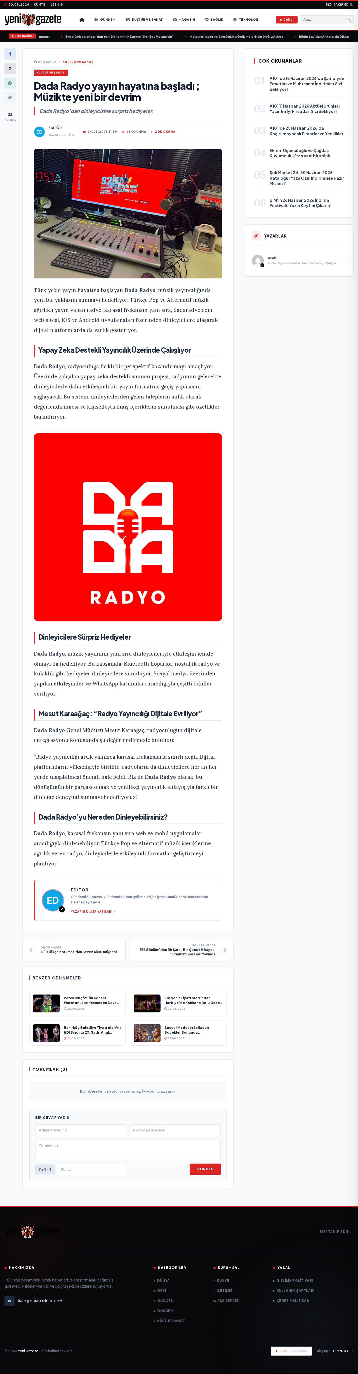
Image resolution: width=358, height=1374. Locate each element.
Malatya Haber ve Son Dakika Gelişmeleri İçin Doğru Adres (225, 36)
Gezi (161, 1290)
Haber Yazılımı (293, 1351)
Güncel (165, 1301)
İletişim (57, 4)
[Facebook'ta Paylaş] (10, 54)
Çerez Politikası (293, 1301)
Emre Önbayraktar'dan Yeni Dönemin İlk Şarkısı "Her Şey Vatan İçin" (109, 36)
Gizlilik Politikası (295, 1280)
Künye (39, 4)
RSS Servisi (228, 1301)
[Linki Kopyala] (10, 97)
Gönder (205, 1169)
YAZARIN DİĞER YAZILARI (91, 911)
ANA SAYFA (46, 61)
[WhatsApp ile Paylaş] (10, 83)
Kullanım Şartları (295, 1290)
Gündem (165, 1311)
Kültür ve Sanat (78, 61)
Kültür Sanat (171, 1321)
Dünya (163, 1280)
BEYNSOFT (342, 1351)
